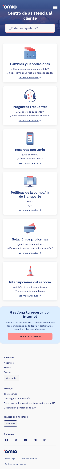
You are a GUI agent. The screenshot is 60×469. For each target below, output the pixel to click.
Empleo (10, 423)
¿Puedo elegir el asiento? (30, 112)
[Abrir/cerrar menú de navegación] (55, 7)
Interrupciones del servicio (30, 282)
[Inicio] (10, 7)
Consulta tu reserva (30, 336)
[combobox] (30, 28)
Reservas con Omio (30, 150)
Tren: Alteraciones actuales (30, 291)
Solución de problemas (30, 239)
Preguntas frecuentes (30, 107)
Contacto (11, 378)
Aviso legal (10, 459)
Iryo (30, 205)
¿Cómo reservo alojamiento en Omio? (30, 115)
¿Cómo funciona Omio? (30, 158)
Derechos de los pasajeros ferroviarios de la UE (29, 403)
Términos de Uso (29, 459)
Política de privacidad (15, 464)
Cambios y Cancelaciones (30, 64)
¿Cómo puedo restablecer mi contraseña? (30, 248)
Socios (7, 372)
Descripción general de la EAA (20, 407)
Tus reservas (10, 394)
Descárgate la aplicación (17, 398)
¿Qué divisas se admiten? (30, 244)
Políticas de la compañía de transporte (30, 194)
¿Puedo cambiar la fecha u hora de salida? (30, 73)
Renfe (30, 201)
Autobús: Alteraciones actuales (30, 287)
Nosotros (9, 363)
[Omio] (10, 451)
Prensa (7, 367)
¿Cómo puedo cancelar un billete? (30, 69)
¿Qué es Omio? (30, 154)
